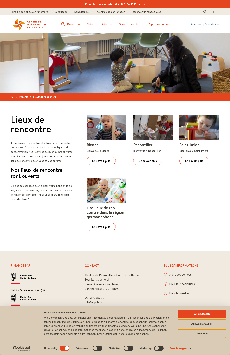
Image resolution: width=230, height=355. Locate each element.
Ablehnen (202, 333)
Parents (23, 97)
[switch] (97, 348)
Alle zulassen (202, 313)
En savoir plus (101, 161)
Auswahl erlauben (201, 323)
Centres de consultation (111, 11)
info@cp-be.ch (94, 302)
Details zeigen (178, 348)
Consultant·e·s (82, 11)
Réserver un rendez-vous (146, 11)
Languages (61, 11)
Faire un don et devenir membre (29, 11)
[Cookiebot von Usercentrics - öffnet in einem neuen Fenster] (22, 348)
